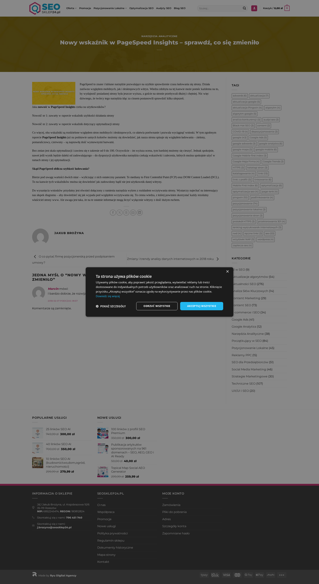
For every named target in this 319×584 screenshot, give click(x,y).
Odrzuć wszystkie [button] (156, 306)
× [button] (227, 271)
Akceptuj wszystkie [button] (201, 306)
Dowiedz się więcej (108, 296)
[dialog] (159, 292)
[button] (111, 306)
